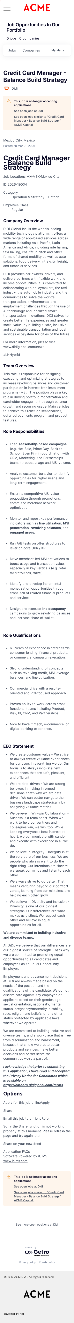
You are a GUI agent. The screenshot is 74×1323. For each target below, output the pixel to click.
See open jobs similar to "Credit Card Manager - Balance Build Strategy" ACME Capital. (39, 120)
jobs (12, 50)
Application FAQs (16, 1151)
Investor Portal (14, 1314)
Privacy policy (27, 1262)
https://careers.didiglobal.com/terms (33, 1085)
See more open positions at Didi (37, 1224)
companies (31, 50)
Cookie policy (47, 1262)
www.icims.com (15, 1161)
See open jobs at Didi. (29, 111)
